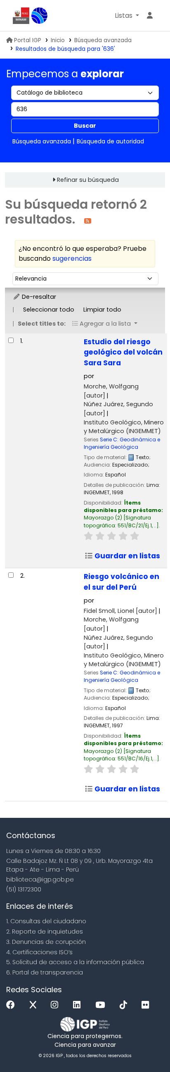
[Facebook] (12, 1005)
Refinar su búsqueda (88, 180)
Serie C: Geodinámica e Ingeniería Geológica (122, 443)
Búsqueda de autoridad (110, 141)
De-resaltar (38, 297)
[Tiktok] (125, 1005)
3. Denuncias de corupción (46, 942)
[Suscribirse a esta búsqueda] (87, 220)
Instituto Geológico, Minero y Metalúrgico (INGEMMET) (124, 427)
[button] (126, 15)
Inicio (58, 40)
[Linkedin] (79, 1005)
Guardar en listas (126, 556)
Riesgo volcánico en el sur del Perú (121, 582)
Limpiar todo (102, 309)
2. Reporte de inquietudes (44, 931)
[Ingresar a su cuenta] (149, 15)
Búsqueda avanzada (103, 40)
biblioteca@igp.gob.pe (40, 879)
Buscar (85, 125)
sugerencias (72, 258)
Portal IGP (27, 40)
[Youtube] (102, 1005)
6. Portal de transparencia (44, 972)
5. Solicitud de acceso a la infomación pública (75, 962)
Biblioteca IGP (39, 15)
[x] (35, 1005)
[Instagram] (56, 1005)
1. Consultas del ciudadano (46, 921)
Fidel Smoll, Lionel (120, 611)
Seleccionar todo (48, 309)
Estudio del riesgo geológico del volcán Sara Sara (123, 352)
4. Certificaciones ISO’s (39, 952)
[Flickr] (147, 1005)
